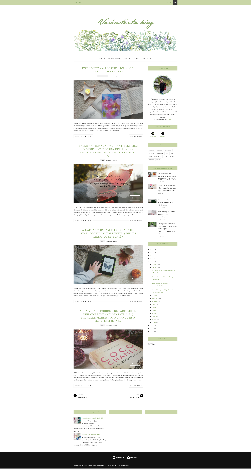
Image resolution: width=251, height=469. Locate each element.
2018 (151, 261)
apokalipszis (168, 150)
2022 (151, 249)
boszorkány (160, 153)
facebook (162, 136)
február (154, 319)
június (154, 307)
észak (158, 159)
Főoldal (77, 3)
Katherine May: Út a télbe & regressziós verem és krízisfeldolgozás (166, 214)
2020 (151, 255)
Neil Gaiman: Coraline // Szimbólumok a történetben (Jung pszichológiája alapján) (167, 176)
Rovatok (126, 59)
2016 (151, 328)
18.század (159, 150)
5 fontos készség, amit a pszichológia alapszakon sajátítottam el (166, 202)
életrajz (151, 159)
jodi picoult (102, 76)
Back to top (171, 466)
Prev (132, 113)
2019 (151, 258)
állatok (172, 156)
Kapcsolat (147, 59)
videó (165, 156)
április (154, 313)
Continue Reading (136, 136)
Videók (136, 59)
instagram (153, 136)
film (102, 160)
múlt (102, 241)
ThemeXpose (91, 466)
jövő (172, 153)
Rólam (102, 59)
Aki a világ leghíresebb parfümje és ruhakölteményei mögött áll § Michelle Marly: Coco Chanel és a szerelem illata (108, 316)
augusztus (155, 301)
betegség (151, 153)
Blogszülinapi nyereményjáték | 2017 (93, 418)
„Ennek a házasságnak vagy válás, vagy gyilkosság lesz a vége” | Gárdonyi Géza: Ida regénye (167, 189)
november (155, 267)
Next (137, 113)
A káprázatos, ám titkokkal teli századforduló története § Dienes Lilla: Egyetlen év (108, 233)
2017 (151, 325)
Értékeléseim (114, 59)
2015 (151, 331)
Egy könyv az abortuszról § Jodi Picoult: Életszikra (108, 69)
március (154, 316)
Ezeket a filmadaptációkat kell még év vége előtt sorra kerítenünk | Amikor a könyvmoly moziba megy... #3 (108, 150)
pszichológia (157, 156)
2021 (151, 252)
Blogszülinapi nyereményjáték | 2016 (93, 434)
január (154, 322)
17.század (151, 150)
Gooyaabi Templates (111, 466)
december (155, 264)
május (154, 310)
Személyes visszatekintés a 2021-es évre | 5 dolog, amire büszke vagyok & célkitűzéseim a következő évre (167, 229)
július (153, 304)
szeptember (155, 298)
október (154, 295)
